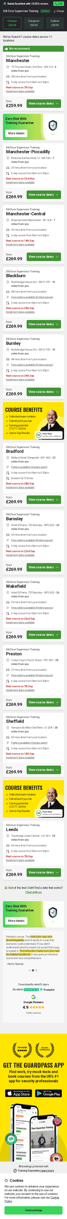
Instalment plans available (20, 91)
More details (16, 133)
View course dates (41, 103)
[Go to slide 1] (29, 970)
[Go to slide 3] (36, 970)
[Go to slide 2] (33, 970)
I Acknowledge (33, 1210)
